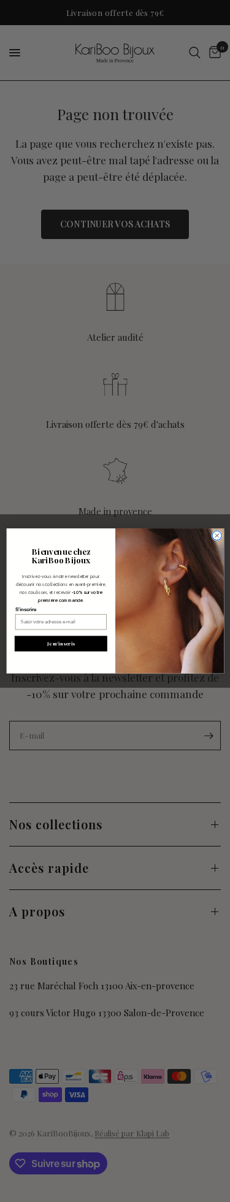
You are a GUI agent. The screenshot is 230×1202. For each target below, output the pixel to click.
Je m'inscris (61, 644)
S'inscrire (25, 609)
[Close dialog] (216, 535)
